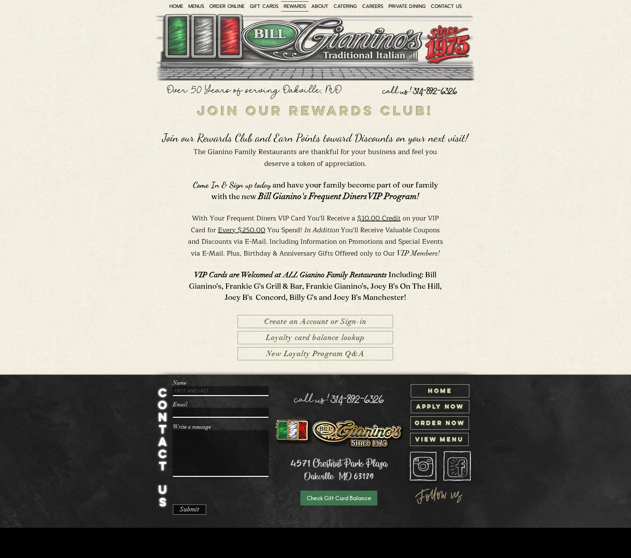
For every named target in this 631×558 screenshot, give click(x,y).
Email (180, 404)
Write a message (192, 427)
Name (179, 383)
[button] (196, 6)
